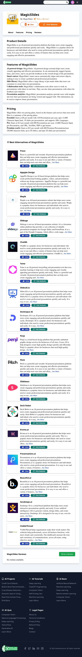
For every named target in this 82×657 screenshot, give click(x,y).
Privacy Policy (34, 621)
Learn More (33, 600)
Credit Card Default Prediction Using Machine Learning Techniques (12, 583)
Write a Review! (42, 19)
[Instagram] (42, 648)
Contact (32, 632)
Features (19, 32)
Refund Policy (34, 625)
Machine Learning (36, 597)
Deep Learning (35, 583)
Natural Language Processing (14, 618)
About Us (33, 614)
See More (55, 162)
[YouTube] (38, 648)
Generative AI (7, 628)
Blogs (31, 628)
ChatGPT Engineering (37, 587)
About (10, 32)
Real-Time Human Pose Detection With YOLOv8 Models (11, 597)
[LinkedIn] (33, 648)
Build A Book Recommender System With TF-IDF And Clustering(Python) (13, 587)
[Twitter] (29, 648)
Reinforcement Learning (66, 593)
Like (29, 24)
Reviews (37, 32)
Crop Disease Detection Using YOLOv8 (11, 590)
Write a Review (67, 554)
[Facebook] (25, 648)
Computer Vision (36, 590)
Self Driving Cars (35, 593)
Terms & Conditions (37, 618)
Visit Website (51, 24)
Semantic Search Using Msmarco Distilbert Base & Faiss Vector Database (12, 593)
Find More (6, 600)
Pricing (29, 32)
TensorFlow (6, 625)
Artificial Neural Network (66, 583)
